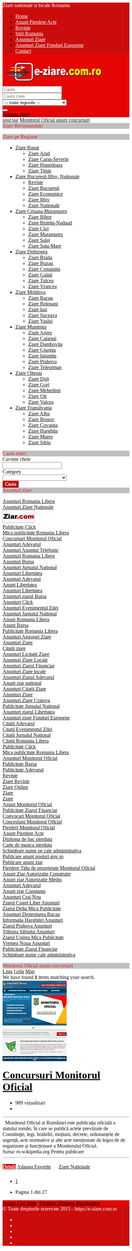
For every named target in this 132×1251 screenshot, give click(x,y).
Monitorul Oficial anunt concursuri (55, 120)
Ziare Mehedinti (44, 390)
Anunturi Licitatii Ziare (26, 654)
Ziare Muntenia (30, 327)
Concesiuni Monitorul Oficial (32, 821)
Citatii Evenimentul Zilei (27, 729)
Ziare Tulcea (41, 280)
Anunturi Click (18, 602)
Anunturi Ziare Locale (25, 660)
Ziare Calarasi (42, 338)
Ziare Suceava (42, 315)
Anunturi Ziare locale (24, 671)
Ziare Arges (40, 332)
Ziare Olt (37, 396)
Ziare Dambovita (45, 344)
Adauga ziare (16, 114)
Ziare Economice (45, 194)
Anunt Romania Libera (26, 619)
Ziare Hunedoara (45, 165)
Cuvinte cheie (16, 459)
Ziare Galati (40, 275)
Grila (19, 971)
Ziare (8, 793)
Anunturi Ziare (18, 642)
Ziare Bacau (40, 298)
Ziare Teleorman (45, 367)
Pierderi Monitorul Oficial (29, 827)
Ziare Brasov (41, 419)
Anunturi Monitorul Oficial (30, 758)
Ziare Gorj (38, 384)
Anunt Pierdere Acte (23, 833)
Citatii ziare (14, 648)
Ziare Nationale (44, 205)
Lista (7, 971)
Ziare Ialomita (42, 355)
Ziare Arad (39, 153)
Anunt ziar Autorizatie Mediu (32, 879)
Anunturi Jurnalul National (30, 567)
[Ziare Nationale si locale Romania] (53, 83)
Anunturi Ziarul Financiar (28, 665)
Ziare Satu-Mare (44, 246)
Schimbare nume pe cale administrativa (42, 850)
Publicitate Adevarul (23, 769)
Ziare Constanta (44, 269)
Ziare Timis (39, 170)
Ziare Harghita (43, 431)
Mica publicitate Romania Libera (36, 532)
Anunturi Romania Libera (29, 501)
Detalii (9, 1166)
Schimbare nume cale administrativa (39, 954)
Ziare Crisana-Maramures (41, 211)
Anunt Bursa (16, 625)
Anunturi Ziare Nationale (28, 507)
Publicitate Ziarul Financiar (30, 810)
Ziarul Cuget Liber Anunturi (31, 902)
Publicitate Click (19, 527)
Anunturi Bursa (18, 561)
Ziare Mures (40, 436)
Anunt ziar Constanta (24, 891)
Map (30, 971)
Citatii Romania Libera (26, 741)
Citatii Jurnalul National (27, 735)
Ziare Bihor (40, 217)
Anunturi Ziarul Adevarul (28, 677)
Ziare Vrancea (42, 286)
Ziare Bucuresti (43, 188)
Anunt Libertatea (20, 584)
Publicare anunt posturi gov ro (33, 856)
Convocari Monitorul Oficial (31, 816)
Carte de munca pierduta (27, 845)
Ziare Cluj (38, 228)
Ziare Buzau (40, 263)
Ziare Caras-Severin (48, 159)
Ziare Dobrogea (31, 251)
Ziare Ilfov (39, 199)
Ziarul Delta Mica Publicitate (32, 908)
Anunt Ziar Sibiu (20, 1203)
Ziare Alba (39, 413)
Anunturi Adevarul (22, 544)
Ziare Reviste (16, 781)
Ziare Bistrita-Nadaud (50, 222)
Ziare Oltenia (28, 373)
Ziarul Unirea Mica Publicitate (33, 937)
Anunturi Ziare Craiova (26, 700)
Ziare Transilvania (33, 407)
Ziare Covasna (43, 425)
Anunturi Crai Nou (22, 897)
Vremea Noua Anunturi (26, 943)
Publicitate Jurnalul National (31, 706)
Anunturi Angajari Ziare (27, 636)
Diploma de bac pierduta (27, 839)
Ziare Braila (40, 257)
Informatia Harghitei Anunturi (33, 920)
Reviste (35, 182)
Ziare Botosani (43, 303)
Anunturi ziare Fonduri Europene (36, 717)
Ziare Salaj (39, 240)
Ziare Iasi (37, 309)
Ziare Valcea (41, 402)
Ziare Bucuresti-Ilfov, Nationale (47, 176)
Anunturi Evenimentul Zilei (30, 608)
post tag (10, 120)
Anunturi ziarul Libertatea (29, 712)
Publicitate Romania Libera (30, 631)
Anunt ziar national (22, 683)
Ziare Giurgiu (42, 350)
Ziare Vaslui (40, 321)
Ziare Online (15, 787)
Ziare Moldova (30, 292)
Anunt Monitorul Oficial (27, 804)
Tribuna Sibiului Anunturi (28, 931)
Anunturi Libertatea (22, 573)
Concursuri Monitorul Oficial (32, 538)
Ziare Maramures (45, 234)
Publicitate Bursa (20, 764)
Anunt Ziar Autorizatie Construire (37, 874)
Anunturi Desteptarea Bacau (31, 914)
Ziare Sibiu (39, 442)
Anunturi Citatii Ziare (24, 689)
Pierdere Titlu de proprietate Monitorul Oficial (49, 868)
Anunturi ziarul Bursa (24, 596)
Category (12, 471)
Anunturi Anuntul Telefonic (31, 550)
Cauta (10, 484)
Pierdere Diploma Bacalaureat (69, 1203)
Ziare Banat (27, 147)
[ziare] (19, 521)
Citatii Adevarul (19, 723)
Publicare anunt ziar (23, 862)
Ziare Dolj (38, 379)
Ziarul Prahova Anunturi (27, 926)
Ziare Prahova (42, 361)
